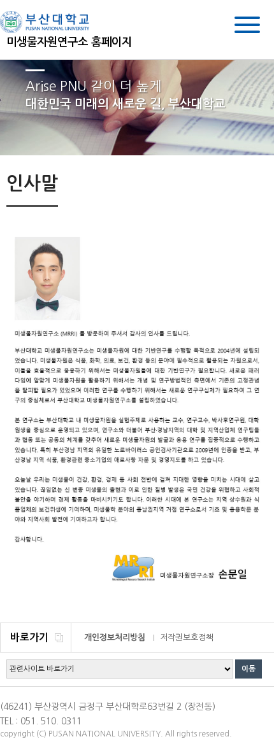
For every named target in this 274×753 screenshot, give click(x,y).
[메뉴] (247, 27)
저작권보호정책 (186, 637)
